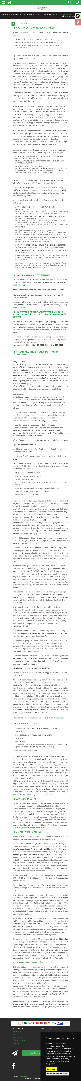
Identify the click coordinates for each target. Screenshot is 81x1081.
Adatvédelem (17, 1037)
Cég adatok (17, 1031)
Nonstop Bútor (24, 1076)
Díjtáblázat (30, 58)
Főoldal (4, 14)
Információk (16, 14)
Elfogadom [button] (51, 1069)
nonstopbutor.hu (30, 32)
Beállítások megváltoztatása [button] (57, 1073)
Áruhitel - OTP (18, 1043)
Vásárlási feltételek (20, 1040)
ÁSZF (14, 1034)
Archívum (28, 14)
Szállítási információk (67, 14)
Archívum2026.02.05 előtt (45, 14)
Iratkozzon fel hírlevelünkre (36, 1053)
